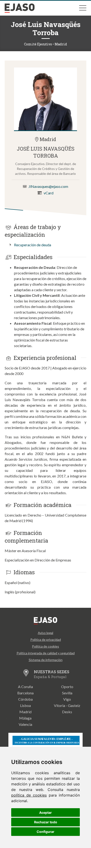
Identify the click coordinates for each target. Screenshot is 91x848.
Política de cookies (45, 646)
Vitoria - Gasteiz (67, 705)
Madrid (25, 711)
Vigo (67, 699)
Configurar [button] (45, 832)
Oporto (67, 686)
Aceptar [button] (45, 812)
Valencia (25, 724)
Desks (67, 711)
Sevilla (67, 693)
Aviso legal (45, 633)
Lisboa (25, 705)
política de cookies (29, 795)
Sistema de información (46, 660)
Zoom (45, 99)
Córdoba (25, 699)
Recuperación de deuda (32, 245)
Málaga (25, 718)
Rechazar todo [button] (45, 822)
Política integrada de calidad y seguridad (46, 653)
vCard (48, 193)
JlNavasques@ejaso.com (48, 186)
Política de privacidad (45, 640)
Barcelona (25, 693)
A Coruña (25, 686)
